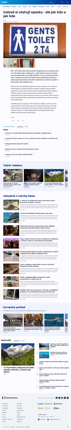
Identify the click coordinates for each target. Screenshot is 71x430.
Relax (13, 120)
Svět (29, 6)
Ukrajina (14, 6)
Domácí (24, 6)
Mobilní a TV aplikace (7, 419)
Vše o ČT (4, 421)
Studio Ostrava (20, 410)
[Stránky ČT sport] (48, 403)
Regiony (35, 6)
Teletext (4, 410)
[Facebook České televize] (59, 398)
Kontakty (19, 421)
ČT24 (4, 20)
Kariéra (18, 414)
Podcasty (4, 412)
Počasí (47, 6)
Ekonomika (41, 6)
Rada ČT (19, 412)
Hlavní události (6, 6)
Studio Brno (19, 408)
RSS (68, 427)
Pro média (19, 403)
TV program (5, 403)
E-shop (4, 417)
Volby (19, 6)
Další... (52, 6)
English (12, 427)
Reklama (19, 406)
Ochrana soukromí (19, 427)
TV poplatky (5, 408)
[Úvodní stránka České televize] (10, 398)
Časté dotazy (20, 419)
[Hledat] (62, 2)
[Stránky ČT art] (47, 408)
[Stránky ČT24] (40, 403)
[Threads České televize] (68, 398)
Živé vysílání (5, 406)
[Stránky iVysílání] (58, 403)
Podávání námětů (21, 417)
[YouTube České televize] (62, 398)
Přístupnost (27, 427)
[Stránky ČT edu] (56, 408)
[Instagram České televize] (56, 398)
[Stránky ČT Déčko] (40, 408)
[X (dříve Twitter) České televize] (65, 398)
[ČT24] (4, 2)
